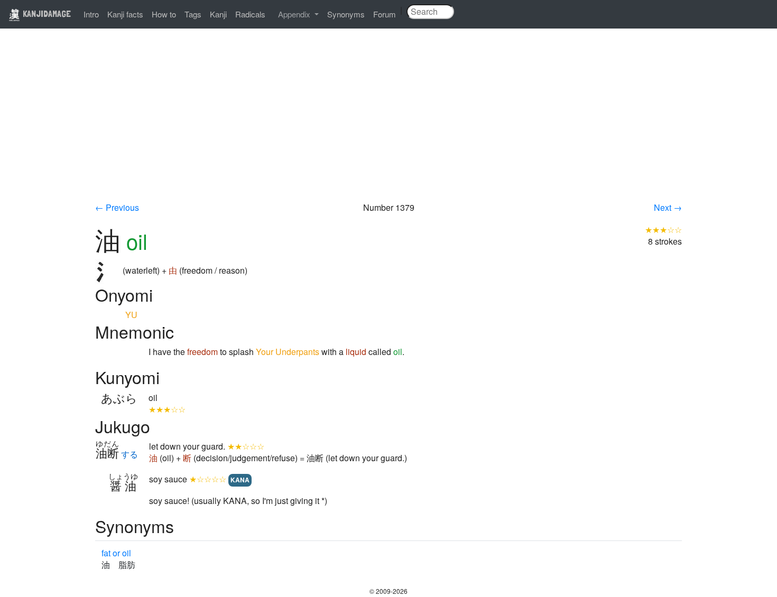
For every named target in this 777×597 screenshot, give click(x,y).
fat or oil (116, 553)
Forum (384, 14)
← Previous (117, 207)
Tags (192, 14)
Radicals (250, 14)
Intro (91, 14)
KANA (239, 479)
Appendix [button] (295, 14)
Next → (668, 207)
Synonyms (346, 14)
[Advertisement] (388, 123)
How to (164, 14)
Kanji (218, 14)
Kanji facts (125, 14)
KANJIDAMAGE (46, 13)
